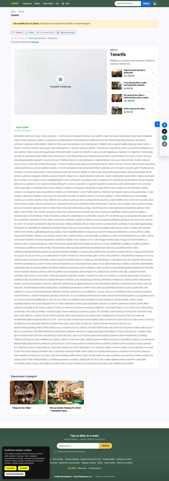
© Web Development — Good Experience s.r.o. (73, 476)
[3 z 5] (19, 38)
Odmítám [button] (23, 468)
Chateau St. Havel (123, 459)
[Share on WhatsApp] (164, 137)
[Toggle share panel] (157, 124)
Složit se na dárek (67, 32)
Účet (67, 3)
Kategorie (27, 3)
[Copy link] (164, 144)
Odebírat (105, 446)
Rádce (37, 3)
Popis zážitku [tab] (22, 127)
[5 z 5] (26, 38)
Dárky (15, 3)
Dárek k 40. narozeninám (69, 463)
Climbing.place (95, 468)
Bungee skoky (109, 459)
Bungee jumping (72, 459)
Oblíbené (18, 32)
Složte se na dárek (124, 463)
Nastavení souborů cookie (105, 476)
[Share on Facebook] (164, 125)
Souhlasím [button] (10, 468)
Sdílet (31, 32)
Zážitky (21, 12)
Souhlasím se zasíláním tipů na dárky (71, 452)
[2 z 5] (15, 38)
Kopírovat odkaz (47, 32)
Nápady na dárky (89, 463)
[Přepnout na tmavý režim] (155, 3)
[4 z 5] (22, 38)
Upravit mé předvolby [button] (14, 474)
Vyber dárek (48, 3)
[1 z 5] (12, 38)
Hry (57, 3)
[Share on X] (164, 131)
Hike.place (82, 468)
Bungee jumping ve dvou (91, 459)
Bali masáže (58, 459)
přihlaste (35, 42)
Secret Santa (110, 463)
